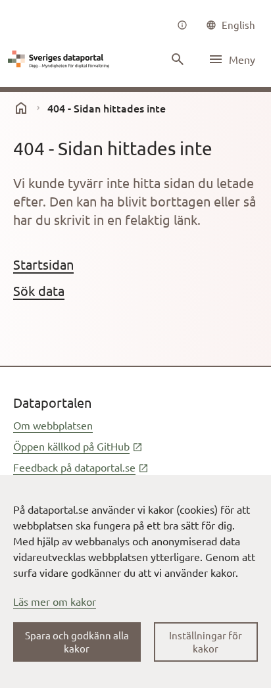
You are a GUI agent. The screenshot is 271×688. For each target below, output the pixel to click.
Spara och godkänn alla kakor (77, 641)
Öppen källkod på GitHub (78, 446)
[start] (21, 108)
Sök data (38, 290)
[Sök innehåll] (177, 59)
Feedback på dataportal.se (81, 467)
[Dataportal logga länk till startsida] (60, 59)
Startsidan (43, 264)
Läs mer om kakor (54, 601)
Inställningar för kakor (205, 641)
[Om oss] (182, 25)
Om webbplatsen (53, 424)
